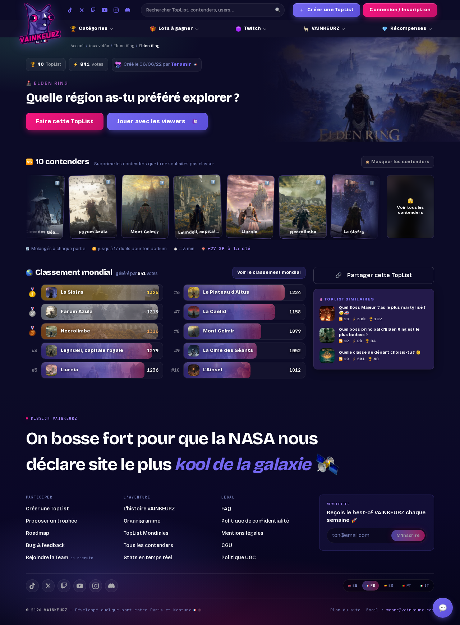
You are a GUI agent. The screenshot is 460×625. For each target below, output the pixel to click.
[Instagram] (116, 10)
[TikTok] (70, 10)
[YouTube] (104, 10)
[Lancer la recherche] (278, 10)
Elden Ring (124, 45)
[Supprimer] (38, 183)
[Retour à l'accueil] (40, 23)
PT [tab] (408, 585)
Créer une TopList (326, 10)
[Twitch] (93, 10)
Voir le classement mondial (269, 272)
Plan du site (345, 609)
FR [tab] (373, 585)
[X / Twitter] (81, 10)
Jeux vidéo (99, 45)
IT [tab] (426, 585)
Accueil (77, 45)
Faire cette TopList (64, 121)
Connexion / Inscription (400, 10)
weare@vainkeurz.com (410, 609)
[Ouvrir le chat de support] (443, 608)
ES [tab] (390, 585)
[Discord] (127, 10)
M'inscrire (408, 535)
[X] (48, 585)
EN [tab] (355, 585)
